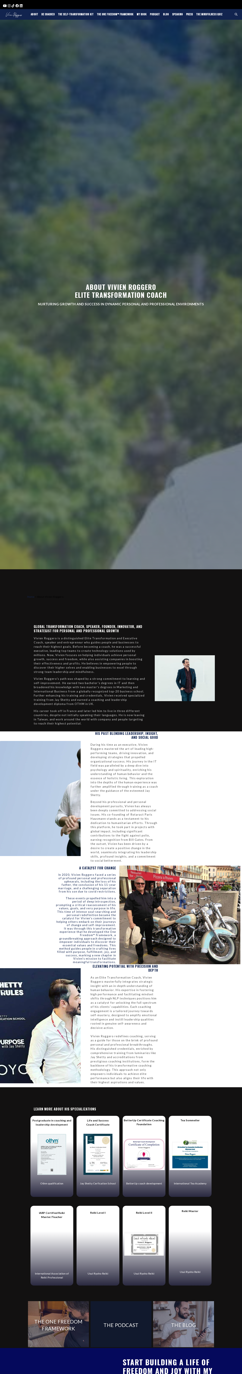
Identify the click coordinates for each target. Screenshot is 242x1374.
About (34, 14)
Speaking (177, 14)
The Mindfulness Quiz (209, 14)
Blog (166, 14)
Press (189, 14)
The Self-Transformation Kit (76, 14)
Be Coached (48, 14)
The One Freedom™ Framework (115, 14)
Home (30, 596)
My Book (142, 14)
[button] (236, 14)
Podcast (155, 14)
